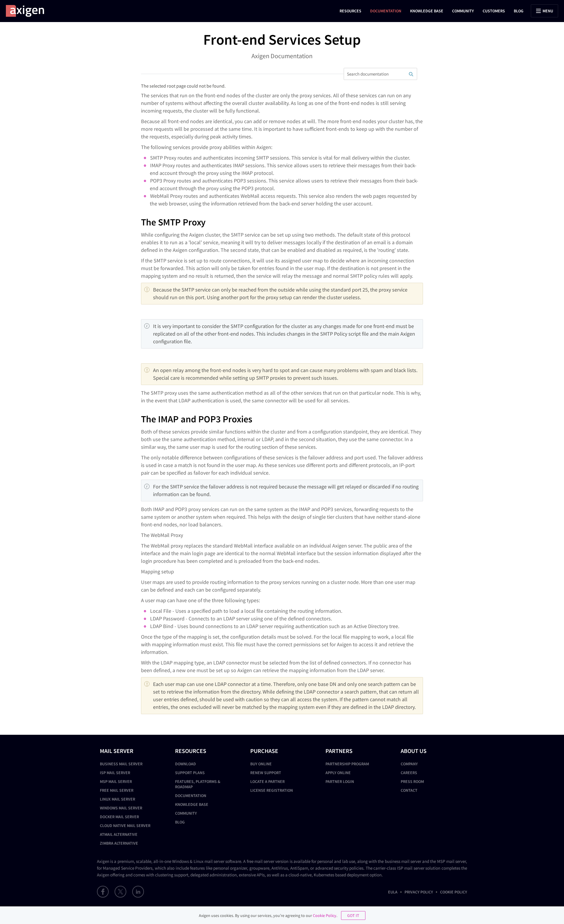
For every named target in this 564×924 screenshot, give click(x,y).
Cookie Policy (453, 892)
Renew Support (265, 772)
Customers (494, 11)
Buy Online (261, 763)
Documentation (385, 11)
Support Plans (190, 772)
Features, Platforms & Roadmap (197, 784)
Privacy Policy (418, 892)
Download (185, 763)
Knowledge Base (426, 11)
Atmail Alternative (118, 834)
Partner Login (339, 781)
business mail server (403, 861)
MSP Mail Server (116, 781)
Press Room (412, 781)
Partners (338, 750)
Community (463, 11)
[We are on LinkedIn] (138, 892)
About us (414, 750)
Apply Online (338, 772)
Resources (350, 11)
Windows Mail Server (121, 808)
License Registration (271, 790)
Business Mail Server (121, 763)
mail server (214, 861)
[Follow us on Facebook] (103, 892)
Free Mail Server (116, 790)
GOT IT (353, 915)
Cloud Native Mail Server (125, 825)
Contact (409, 790)
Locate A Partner (267, 781)
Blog (518, 11)
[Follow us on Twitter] (120, 892)
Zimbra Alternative (119, 843)
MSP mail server (451, 861)
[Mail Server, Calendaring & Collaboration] (28, 11)
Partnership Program (347, 763)
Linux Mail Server (117, 799)
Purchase (264, 750)
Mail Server (116, 750)
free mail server (260, 861)
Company (409, 763)
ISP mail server (410, 868)
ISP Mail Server (115, 772)
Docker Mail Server (119, 816)
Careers (409, 772)
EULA (392, 892)
